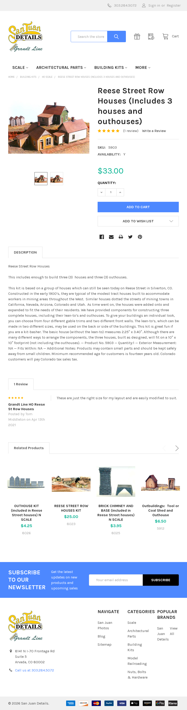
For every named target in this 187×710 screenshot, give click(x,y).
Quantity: (107, 183)
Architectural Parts (59, 67)
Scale (18, 67)
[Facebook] (102, 237)
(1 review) (130, 131)
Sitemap (105, 644)
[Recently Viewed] (152, 36)
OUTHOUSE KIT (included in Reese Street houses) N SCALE (26, 513)
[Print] (121, 237)
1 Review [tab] (21, 384)
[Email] (111, 237)
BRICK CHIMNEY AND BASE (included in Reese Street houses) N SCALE (116, 513)
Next (176, 448)
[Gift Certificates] (138, 36)
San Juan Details (163, 633)
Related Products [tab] (29, 448)
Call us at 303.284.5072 (34, 670)
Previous (165, 448)
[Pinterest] (140, 237)
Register (174, 5)
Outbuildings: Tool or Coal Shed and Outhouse (160, 510)
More (141, 67)
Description (25, 252)
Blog (101, 636)
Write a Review (154, 131)
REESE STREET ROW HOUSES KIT (71, 508)
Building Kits (109, 67)
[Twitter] (130, 237)
